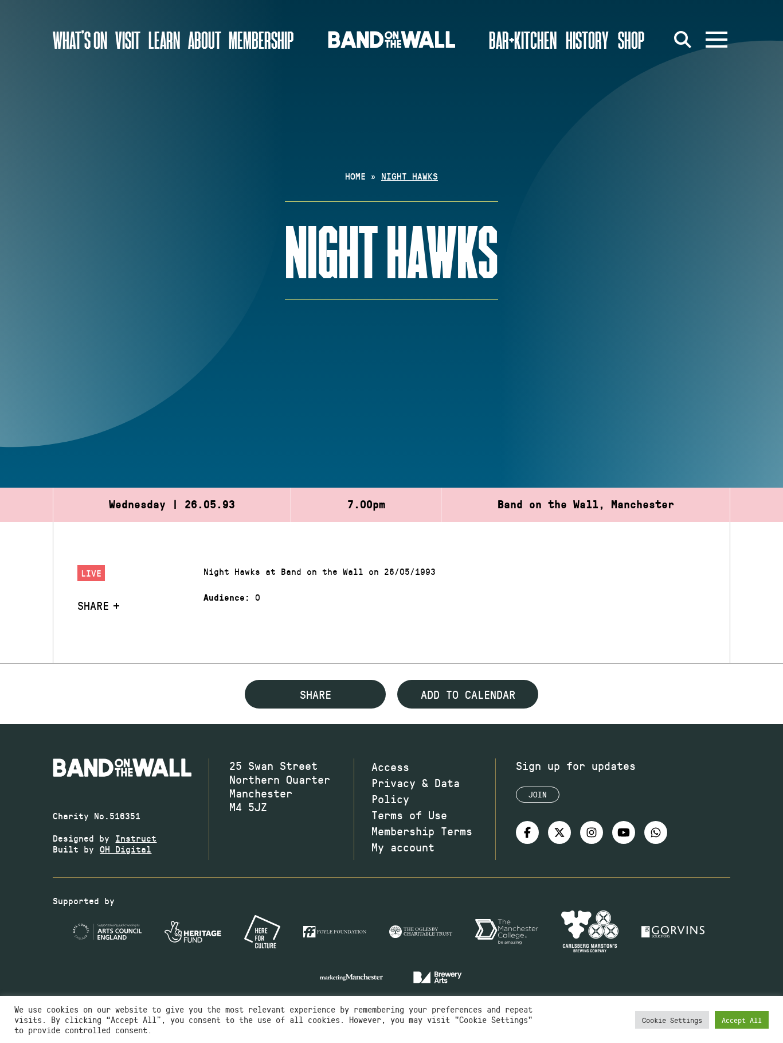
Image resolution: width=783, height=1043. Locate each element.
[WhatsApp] (655, 832)
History (587, 39)
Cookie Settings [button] (672, 1020)
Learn (164, 39)
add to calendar (468, 694)
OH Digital (125, 849)
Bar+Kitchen (523, 39)
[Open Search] (683, 39)
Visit (127, 39)
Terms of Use (409, 814)
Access (390, 766)
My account (402, 846)
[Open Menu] (716, 39)
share (315, 694)
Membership (261, 39)
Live (91, 573)
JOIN (537, 794)
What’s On (80, 39)
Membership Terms (421, 830)
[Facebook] (527, 832)
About (204, 39)
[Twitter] (559, 832)
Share (93, 605)
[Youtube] (623, 832)
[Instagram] (591, 832)
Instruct (135, 838)
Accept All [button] (742, 1020)
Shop (631, 39)
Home (355, 176)
